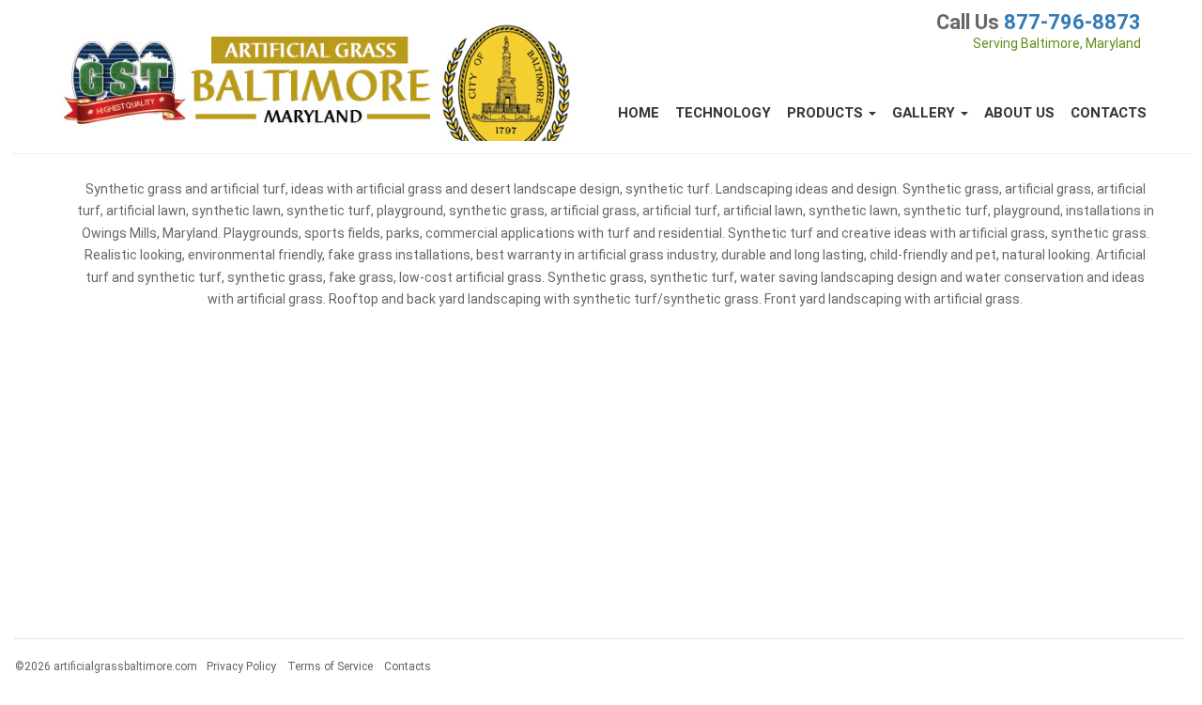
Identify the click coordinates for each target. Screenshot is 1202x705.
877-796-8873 (1072, 22)
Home (638, 112)
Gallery (925, 112)
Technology (723, 112)
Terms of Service (330, 666)
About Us (1019, 112)
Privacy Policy (241, 666)
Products (827, 112)
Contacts (1109, 112)
